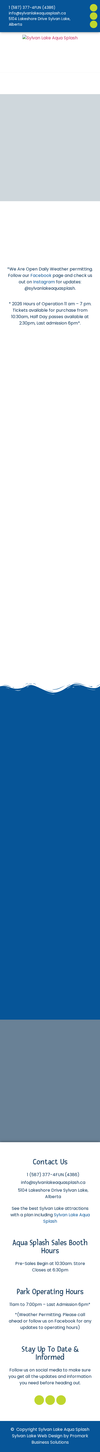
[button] (90, 83)
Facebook (40, 275)
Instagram (44, 282)
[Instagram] (93, 16)
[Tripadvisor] (93, 24)
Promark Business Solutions (59, 1439)
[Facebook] (93, 8)
